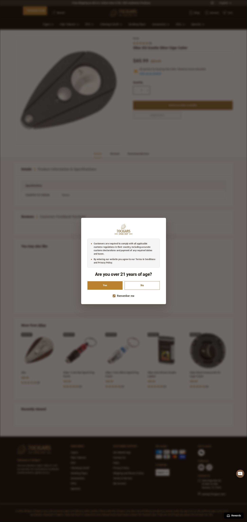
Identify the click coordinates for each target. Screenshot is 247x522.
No (142, 285)
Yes (105, 285)
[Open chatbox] (240, 474)
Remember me (125, 295)
